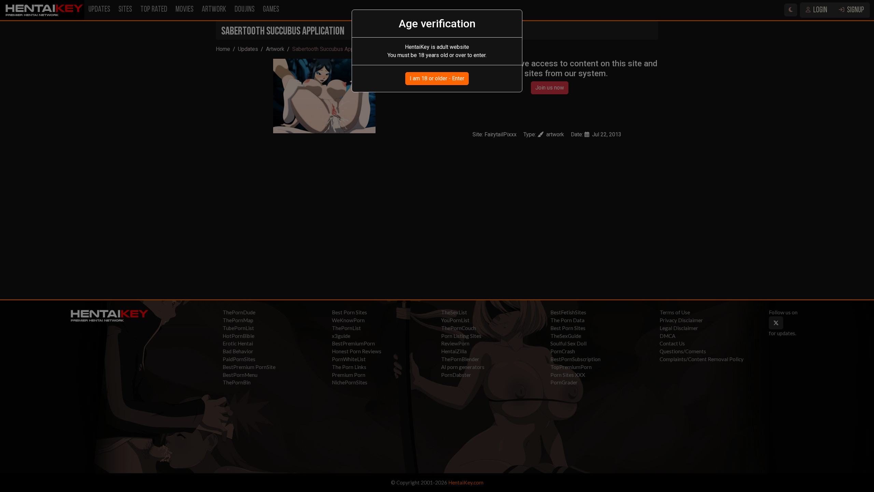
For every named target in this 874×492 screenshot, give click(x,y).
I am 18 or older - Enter (437, 78)
